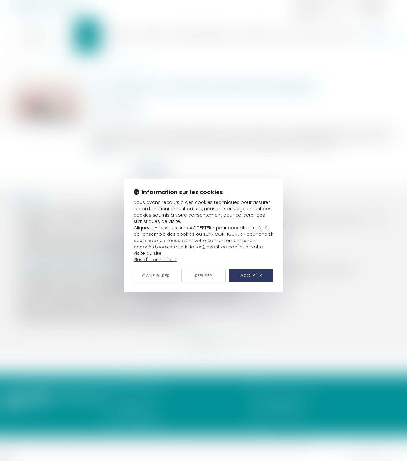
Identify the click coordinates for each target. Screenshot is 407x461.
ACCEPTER (251, 275)
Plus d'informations (155, 259)
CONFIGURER (155, 276)
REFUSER (203, 276)
